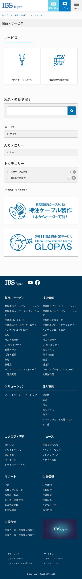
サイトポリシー (50, 553)
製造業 (8, 364)
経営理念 (47, 484)
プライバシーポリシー (53, 558)
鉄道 (7, 359)
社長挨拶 (47, 489)
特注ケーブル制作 (43, 171)
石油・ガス (10, 349)
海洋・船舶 (10, 354)
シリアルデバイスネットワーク (21, 369)
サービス (38, 15)
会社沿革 (47, 499)
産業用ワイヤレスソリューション (22, 306)
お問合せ (10, 522)
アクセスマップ (50, 504)
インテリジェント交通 (16, 329)
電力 (45, 404)
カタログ (9, 444)
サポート (10, 476)
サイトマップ (13, 553)
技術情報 (48, 298)
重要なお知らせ (51, 444)
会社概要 (47, 494)
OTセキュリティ (13, 344)
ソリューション (15, 386)
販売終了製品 (11, 494)
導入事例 (48, 386)
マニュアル (10, 459)
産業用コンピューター (16, 319)
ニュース (48, 436)
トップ (5, 15)
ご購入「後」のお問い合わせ (20, 534)
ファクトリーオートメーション (21, 394)
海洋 (45, 414)
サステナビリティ (51, 563)
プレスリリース (50, 454)
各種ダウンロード (14, 489)
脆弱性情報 (10, 509)
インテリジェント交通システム (59, 419)
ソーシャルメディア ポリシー (20, 563)
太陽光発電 (10, 374)
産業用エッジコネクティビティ (20, 324)
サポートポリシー (15, 558)
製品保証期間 (11, 504)
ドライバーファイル (15, 464)
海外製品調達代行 (43, 177)
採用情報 (47, 509)
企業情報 (48, 476)
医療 (7, 334)
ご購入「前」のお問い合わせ (20, 529)
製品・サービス (21, 15)
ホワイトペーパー (14, 449)
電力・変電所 (11, 339)
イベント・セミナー (53, 449)
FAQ (7, 484)
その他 (46, 424)
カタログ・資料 (15, 436)
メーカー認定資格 (14, 499)
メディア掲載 (49, 459)
